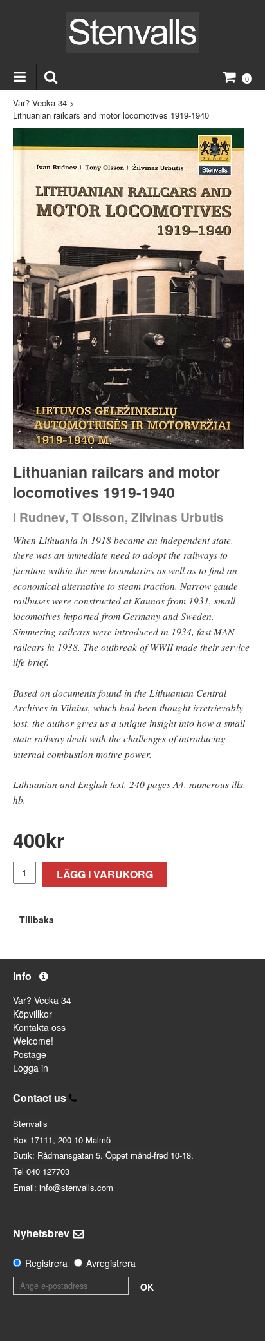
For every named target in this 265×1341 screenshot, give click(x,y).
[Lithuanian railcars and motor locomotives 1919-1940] (128, 288)
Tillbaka (36, 919)
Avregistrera (111, 1263)
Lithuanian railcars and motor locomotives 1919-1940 (111, 115)
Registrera (46, 1263)
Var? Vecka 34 (40, 103)
